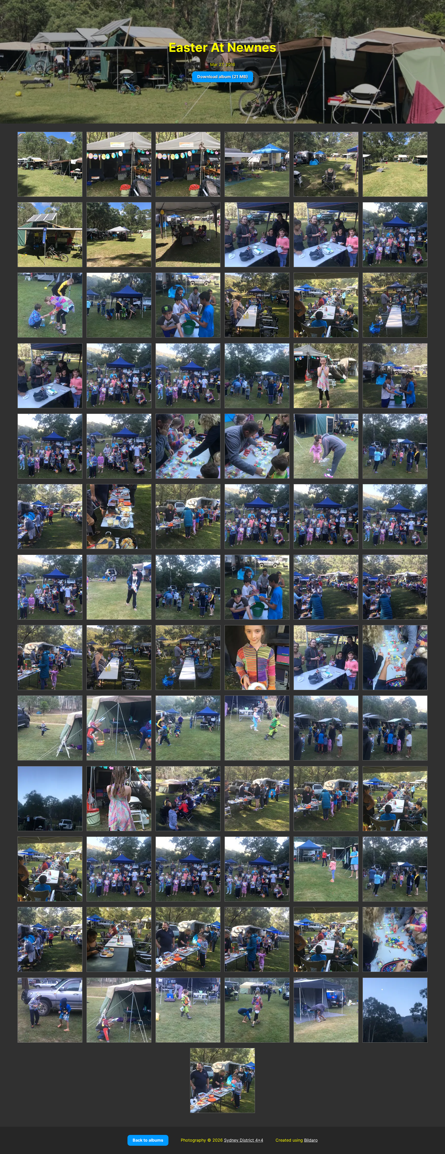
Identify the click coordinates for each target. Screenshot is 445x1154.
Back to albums (148, 1140)
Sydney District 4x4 (243, 1140)
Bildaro (311, 1140)
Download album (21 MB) (222, 76)
